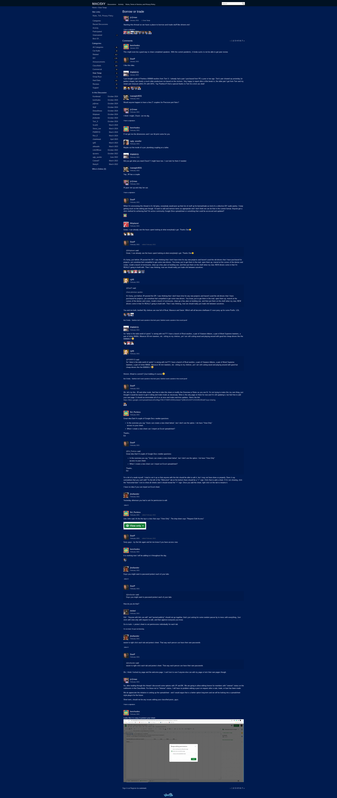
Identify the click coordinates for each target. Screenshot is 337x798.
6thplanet (134, 223)
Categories (97, 21)
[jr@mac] (126, 18)
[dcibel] (126, 612)
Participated (97, 32)
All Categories (98, 47)
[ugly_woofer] (126, 142)
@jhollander (130, 595)
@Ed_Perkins (131, 451)
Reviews (96, 84)
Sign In (125, 788)
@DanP (129, 288)
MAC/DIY (98, 4)
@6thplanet (130, 250)
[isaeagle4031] (126, 97)
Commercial (97, 69)
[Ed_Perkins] (126, 413)
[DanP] (126, 60)
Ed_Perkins (135, 412)
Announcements (99, 62)
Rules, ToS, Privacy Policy (103, 16)
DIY (94, 58)
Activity (120, 4)
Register (133, 788)
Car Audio (96, 51)
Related (95, 54)
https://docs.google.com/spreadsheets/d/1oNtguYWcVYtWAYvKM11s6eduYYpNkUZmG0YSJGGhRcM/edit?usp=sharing (169, 400)
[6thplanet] (126, 224)
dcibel (133, 611)
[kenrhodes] (126, 46)
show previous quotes (134, 292)
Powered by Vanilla (168, 795)
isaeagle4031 (136, 96)
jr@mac (133, 17)
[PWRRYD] (126, 73)
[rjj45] (126, 280)
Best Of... (96, 39)
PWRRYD (134, 72)
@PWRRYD (130, 360)
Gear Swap (97, 73)
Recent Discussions (100, 24)
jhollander (134, 494)
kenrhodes (135, 45)
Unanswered (97, 35)
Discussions (112, 4)
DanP (132, 59)
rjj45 (132, 279)
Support (96, 88)
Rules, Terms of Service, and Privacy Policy (140, 4)
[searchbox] (233, 3)
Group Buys (97, 77)
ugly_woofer (136, 141)
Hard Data (96, 80)
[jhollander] (126, 495)
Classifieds (97, 66)
